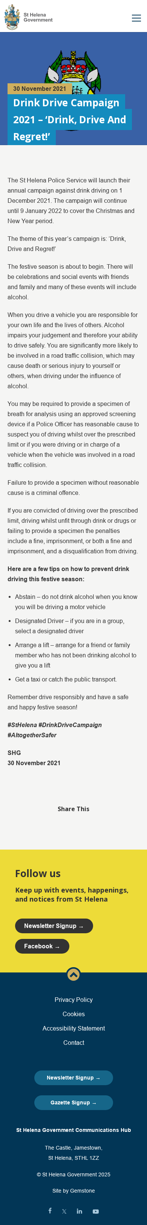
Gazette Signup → (74, 1102)
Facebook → (42, 946)
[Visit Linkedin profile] (79, 1211)
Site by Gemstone (73, 1191)
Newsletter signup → (54, 925)
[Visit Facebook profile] (50, 1211)
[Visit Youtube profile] (96, 1211)
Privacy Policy (74, 999)
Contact (73, 1042)
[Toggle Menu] (136, 18)
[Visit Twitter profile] (64, 1211)
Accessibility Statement (74, 1028)
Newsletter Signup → (74, 1078)
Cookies (74, 1014)
